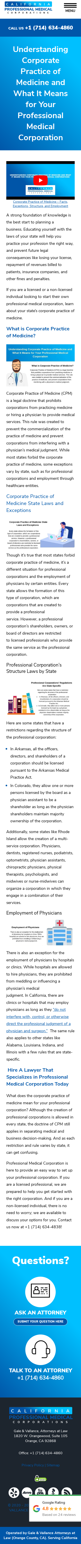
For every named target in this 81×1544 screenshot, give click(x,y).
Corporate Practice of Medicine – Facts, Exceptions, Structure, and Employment (40, 204)
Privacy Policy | (34, 1465)
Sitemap (53, 1465)
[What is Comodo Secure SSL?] (40, 1478)
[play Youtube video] (40, 180)
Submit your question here (40, 1322)
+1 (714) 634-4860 (40, 27)
